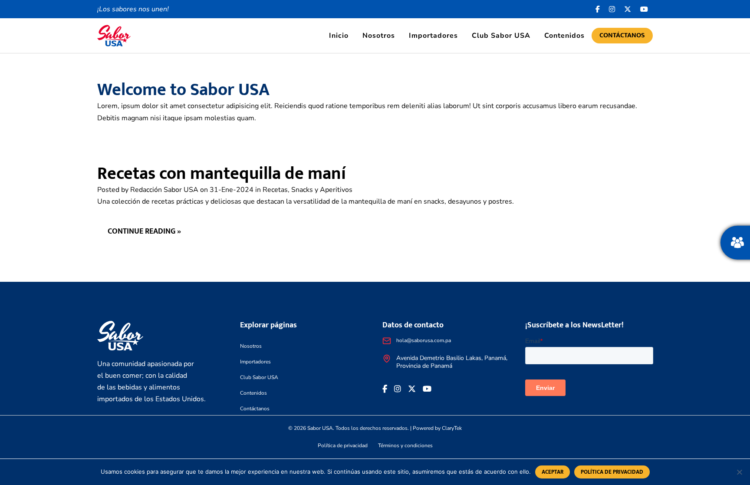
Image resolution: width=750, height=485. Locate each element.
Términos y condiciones (405, 445)
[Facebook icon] (598, 9)
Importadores (433, 35)
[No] (739, 472)
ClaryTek (452, 428)
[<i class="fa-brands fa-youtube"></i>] (644, 9)
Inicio (339, 35)
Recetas (275, 190)
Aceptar (552, 472)
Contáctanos (622, 35)
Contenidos (564, 35)
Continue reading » (144, 231)
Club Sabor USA (501, 35)
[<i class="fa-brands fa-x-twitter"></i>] (628, 9)
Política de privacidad (343, 445)
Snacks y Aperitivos (321, 190)
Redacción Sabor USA (164, 190)
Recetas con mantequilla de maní (221, 173)
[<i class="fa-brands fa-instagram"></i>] (612, 9)
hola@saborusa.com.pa (423, 340)
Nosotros (378, 35)
